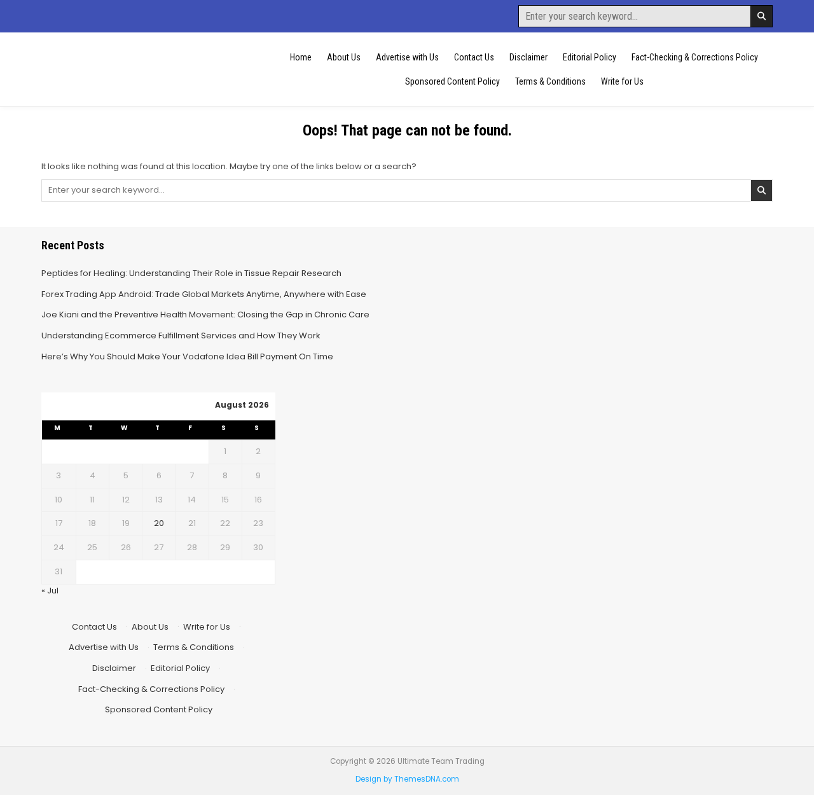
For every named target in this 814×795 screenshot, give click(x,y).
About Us (344, 57)
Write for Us (622, 81)
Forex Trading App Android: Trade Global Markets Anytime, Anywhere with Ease (203, 294)
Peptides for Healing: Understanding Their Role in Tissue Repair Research (191, 273)
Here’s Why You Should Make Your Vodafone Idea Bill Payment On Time (187, 356)
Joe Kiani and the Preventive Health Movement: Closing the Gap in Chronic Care (205, 314)
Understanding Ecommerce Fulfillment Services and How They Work (181, 335)
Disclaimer (528, 57)
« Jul (50, 590)
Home (301, 57)
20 (159, 523)
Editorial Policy (589, 57)
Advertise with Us (407, 57)
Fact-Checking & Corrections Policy (694, 57)
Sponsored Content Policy (452, 81)
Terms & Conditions (550, 81)
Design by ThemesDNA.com (407, 779)
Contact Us (474, 57)
